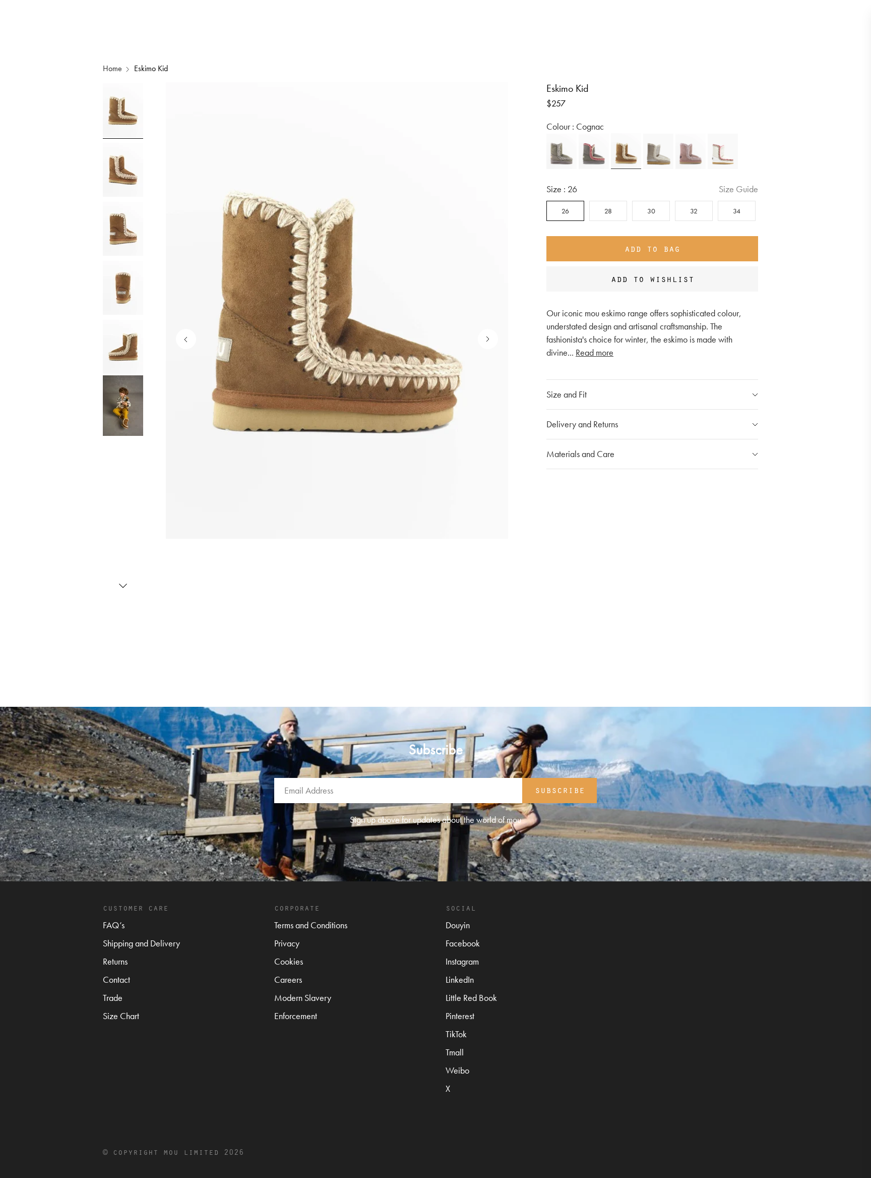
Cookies (288, 961)
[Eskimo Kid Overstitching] (594, 151)
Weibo (457, 1070)
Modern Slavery (302, 997)
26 (565, 210)
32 (694, 210)
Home (112, 68)
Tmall (455, 1052)
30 (651, 210)
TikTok (456, 1034)
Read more (594, 352)
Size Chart (121, 1016)
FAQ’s (114, 925)
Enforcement (295, 1016)
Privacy (286, 943)
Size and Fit (566, 394)
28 (608, 210)
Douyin (458, 925)
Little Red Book (471, 997)
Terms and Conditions (310, 925)
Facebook (463, 943)
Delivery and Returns (582, 424)
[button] (123, 586)
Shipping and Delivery (141, 943)
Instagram (462, 961)
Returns (115, 961)
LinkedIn (460, 979)
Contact (116, 979)
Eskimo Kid (151, 68)
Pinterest (460, 1016)
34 (736, 210)
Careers (288, 979)
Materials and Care (580, 454)
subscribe (560, 789)
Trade (112, 997)
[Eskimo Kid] (561, 151)
